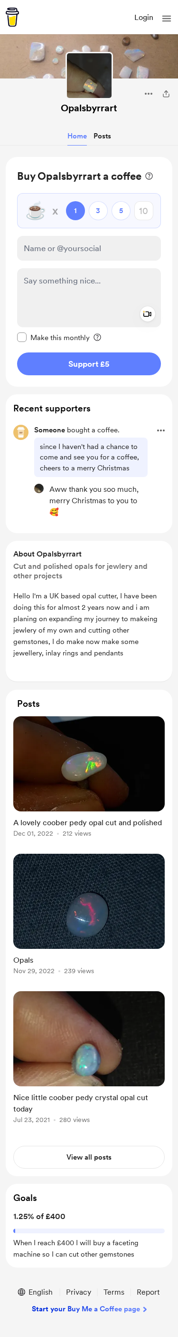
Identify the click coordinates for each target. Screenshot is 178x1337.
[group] (89, 782)
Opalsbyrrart (89, 108)
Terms (113, 1292)
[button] (166, 18)
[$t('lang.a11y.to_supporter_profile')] (39, 488)
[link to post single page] (89, 778)
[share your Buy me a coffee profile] (166, 93)
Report (148, 1292)
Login (143, 17)
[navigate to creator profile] (89, 75)
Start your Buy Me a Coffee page (86, 1309)
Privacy (78, 1292)
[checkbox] (53, 337)
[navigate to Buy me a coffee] (12, 17)
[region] (89, 272)
